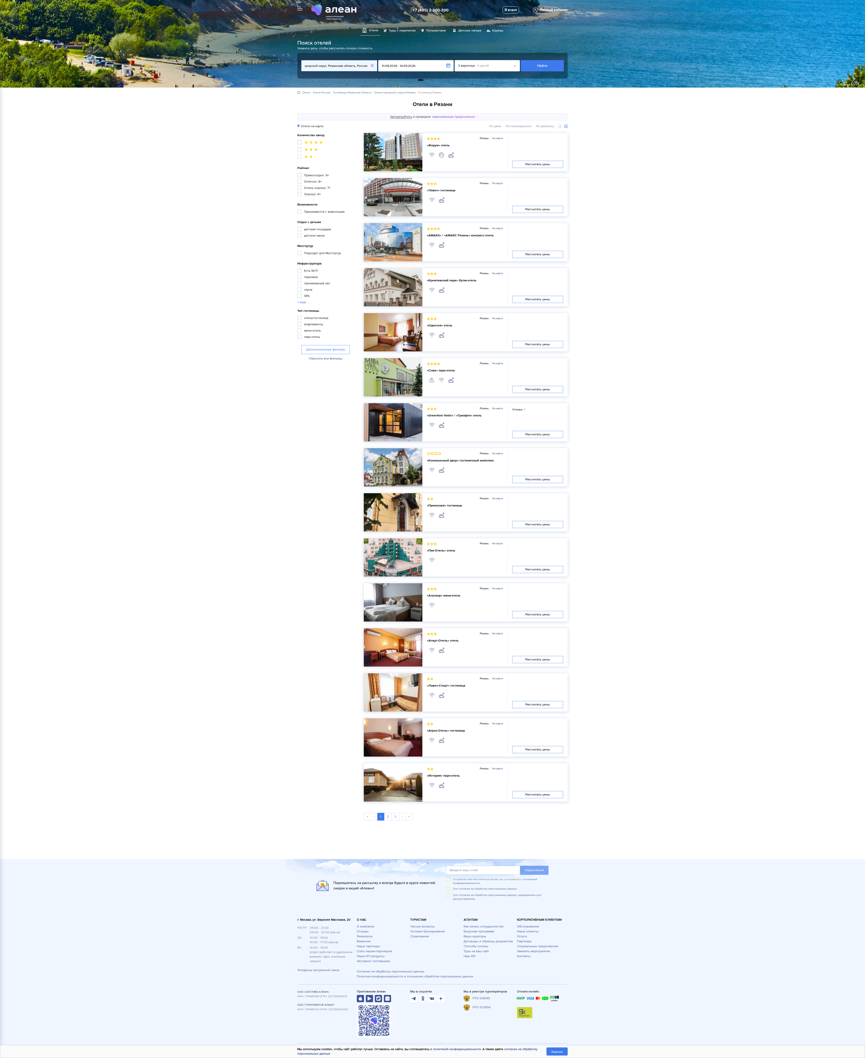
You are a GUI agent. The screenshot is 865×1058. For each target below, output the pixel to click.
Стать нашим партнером (374, 951)
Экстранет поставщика (373, 961)
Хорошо (557, 1052)
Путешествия (436, 30)
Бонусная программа (479, 931)
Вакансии (364, 941)
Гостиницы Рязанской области (352, 92)
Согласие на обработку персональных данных (390, 971)
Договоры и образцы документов (488, 941)
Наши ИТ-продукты (371, 956)
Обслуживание (528, 926)
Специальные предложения (537, 946)
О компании (365, 926)
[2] (305, 157)
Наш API (469, 956)
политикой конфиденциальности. (457, 1049)
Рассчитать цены (538, 164)
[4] (310, 143)
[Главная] (298, 92)
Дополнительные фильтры (325, 349)
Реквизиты (365, 936)
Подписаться (534, 870)
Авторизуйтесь (401, 117)
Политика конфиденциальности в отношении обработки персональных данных (415, 976)
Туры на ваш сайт (476, 951)
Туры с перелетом (402, 30)
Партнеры (524, 941)
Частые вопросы (422, 926)
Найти (542, 65)
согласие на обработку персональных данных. (488, 889)
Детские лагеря (469, 30)
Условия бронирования (427, 931)
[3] (308, 150)
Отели (306, 92)
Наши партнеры (368, 946)
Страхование (419, 936)
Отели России (321, 92)
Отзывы (363, 931)
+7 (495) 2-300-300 (430, 10)
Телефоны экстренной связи (318, 970)
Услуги (522, 936)
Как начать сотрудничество (484, 926)
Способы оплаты (476, 946)
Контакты (523, 956)
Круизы (497, 30)
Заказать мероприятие (533, 951)
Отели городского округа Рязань (395, 92)
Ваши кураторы (475, 936)
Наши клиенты (527, 931)
